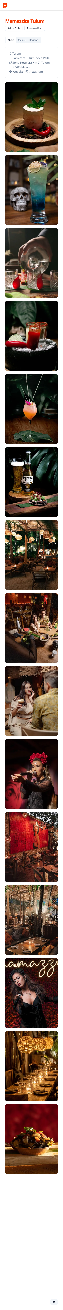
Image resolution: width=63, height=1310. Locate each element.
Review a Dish (34, 28)
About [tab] (11, 39)
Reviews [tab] (33, 39)
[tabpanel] (31, 612)
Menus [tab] (22, 39)
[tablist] (23, 40)
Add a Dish (14, 28)
